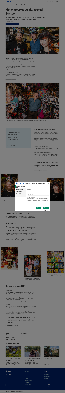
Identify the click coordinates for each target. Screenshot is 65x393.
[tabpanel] (38, 195)
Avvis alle (38, 207)
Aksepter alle (46, 207)
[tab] (20, 186)
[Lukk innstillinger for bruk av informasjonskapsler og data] (49, 183)
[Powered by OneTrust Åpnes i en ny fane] (45, 210)
